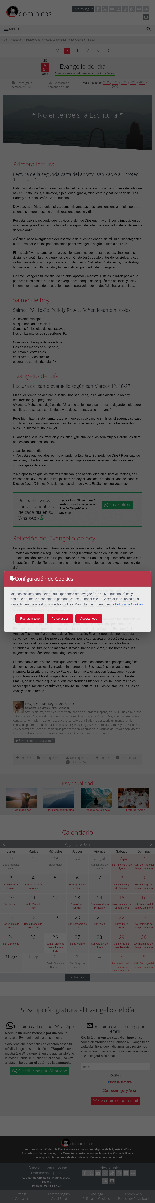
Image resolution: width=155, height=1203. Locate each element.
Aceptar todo (88, 618)
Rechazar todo (30, 618)
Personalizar (60, 618)
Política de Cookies (129, 604)
